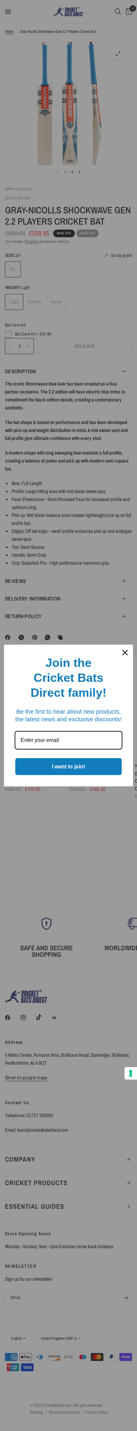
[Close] (125, 653)
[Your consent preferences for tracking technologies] (130, 1073)
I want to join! (68, 766)
